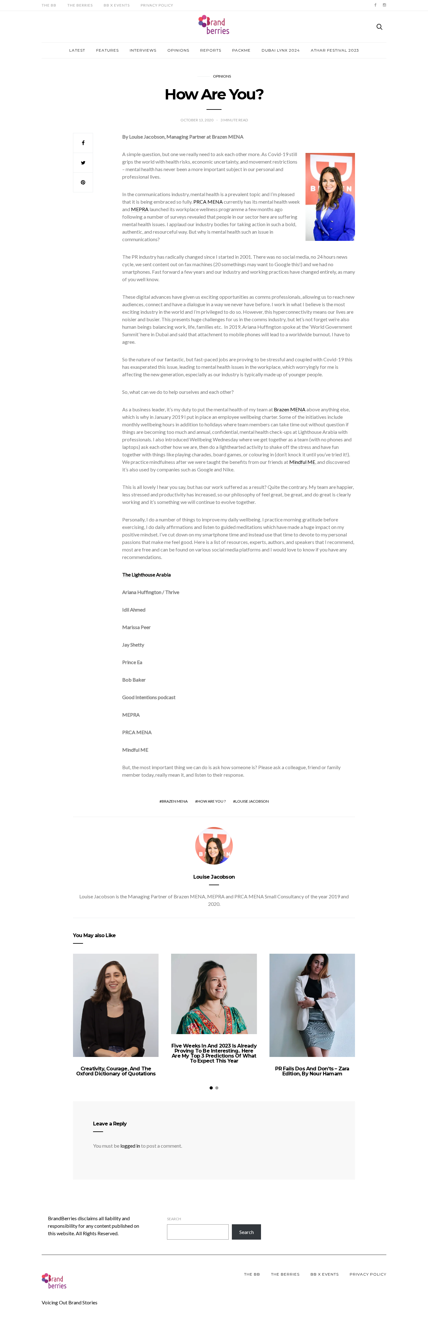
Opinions (178, 50)
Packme (241, 50)
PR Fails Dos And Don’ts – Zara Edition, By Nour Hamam (312, 1071)
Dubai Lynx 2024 (281, 50)
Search (174, 1218)
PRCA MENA (208, 202)
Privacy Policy (157, 5)
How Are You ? (211, 801)
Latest (77, 50)
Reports (210, 50)
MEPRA (140, 209)
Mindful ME (302, 462)
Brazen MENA (289, 409)
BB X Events (117, 5)
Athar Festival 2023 (335, 50)
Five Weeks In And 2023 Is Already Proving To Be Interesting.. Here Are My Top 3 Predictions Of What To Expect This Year (214, 1053)
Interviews (143, 50)
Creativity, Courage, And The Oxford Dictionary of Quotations (115, 1071)
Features (107, 50)
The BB (49, 5)
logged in (130, 1146)
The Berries (80, 5)
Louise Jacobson (252, 801)
